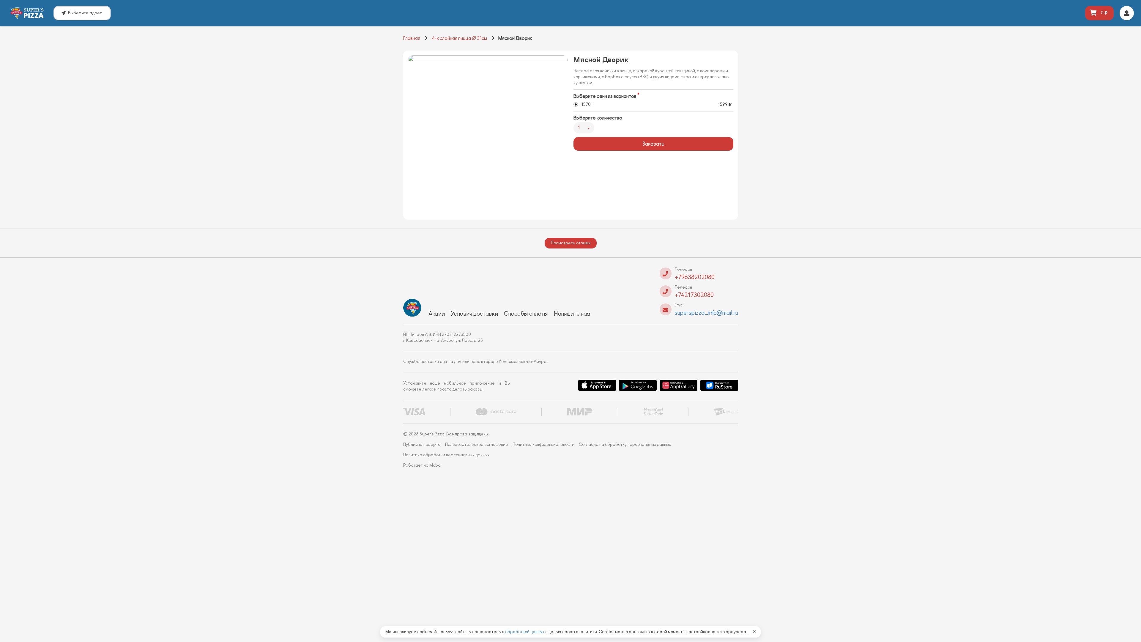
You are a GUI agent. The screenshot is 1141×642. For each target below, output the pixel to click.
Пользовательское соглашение (476, 444)
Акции (436, 314)
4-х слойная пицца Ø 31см (459, 38)
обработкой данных (525, 632)
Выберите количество (597, 118)
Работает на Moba (422, 465)
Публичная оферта (422, 444)
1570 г (587, 104)
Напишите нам (572, 314)
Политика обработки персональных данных (446, 455)
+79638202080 (694, 277)
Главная (411, 38)
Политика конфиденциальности (543, 444)
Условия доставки (474, 314)
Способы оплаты (526, 314)
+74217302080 (694, 295)
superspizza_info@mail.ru (706, 312)
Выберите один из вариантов (604, 96)
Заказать (653, 144)
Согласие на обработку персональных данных (625, 444)
